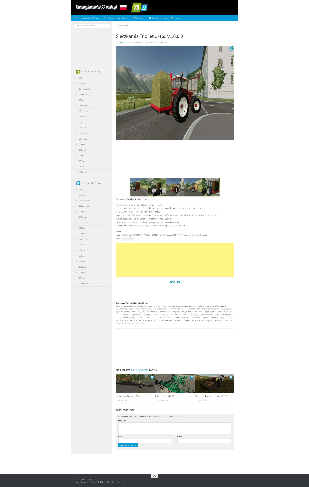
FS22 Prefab (82, 267)
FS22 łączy (81, 211)
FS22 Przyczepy (83, 206)
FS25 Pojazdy (82, 117)
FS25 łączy (81, 100)
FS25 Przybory (83, 172)
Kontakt (89, 479)
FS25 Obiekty (82, 139)
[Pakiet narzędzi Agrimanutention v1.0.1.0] (214, 383)
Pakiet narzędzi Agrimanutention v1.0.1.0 (211, 396)
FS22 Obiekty (82, 250)
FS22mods (122, 42)
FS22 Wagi (81, 272)
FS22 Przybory (83, 283)
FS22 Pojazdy (82, 228)
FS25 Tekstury (83, 166)
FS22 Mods (99, 482)
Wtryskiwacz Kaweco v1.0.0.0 (128, 396)
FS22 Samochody (84, 222)
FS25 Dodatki (82, 128)
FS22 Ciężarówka (84, 200)
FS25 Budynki (82, 133)
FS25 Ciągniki (82, 83)
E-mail (180, 437)
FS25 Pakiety (82, 150)
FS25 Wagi (81, 161)
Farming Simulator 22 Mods (85, 482)
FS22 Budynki (82, 245)
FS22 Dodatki (122, 25)
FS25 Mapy (81, 78)
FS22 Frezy (81, 234)
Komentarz (123, 420)
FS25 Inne (81, 144)
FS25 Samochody (84, 111)
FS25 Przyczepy (83, 94)
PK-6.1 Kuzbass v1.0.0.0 (164, 396)
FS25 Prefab (82, 155)
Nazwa (121, 437)
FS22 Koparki (82, 217)
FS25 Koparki (82, 105)
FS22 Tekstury (83, 278)
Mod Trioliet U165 (127, 239)
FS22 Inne (81, 256)
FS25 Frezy (81, 122)
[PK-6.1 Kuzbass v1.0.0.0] (174, 383)
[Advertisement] (175, 159)
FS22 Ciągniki (82, 195)
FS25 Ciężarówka (84, 89)
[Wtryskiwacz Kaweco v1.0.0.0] (135, 383)
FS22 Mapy (81, 189)
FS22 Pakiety (82, 261)
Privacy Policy (80, 479)
